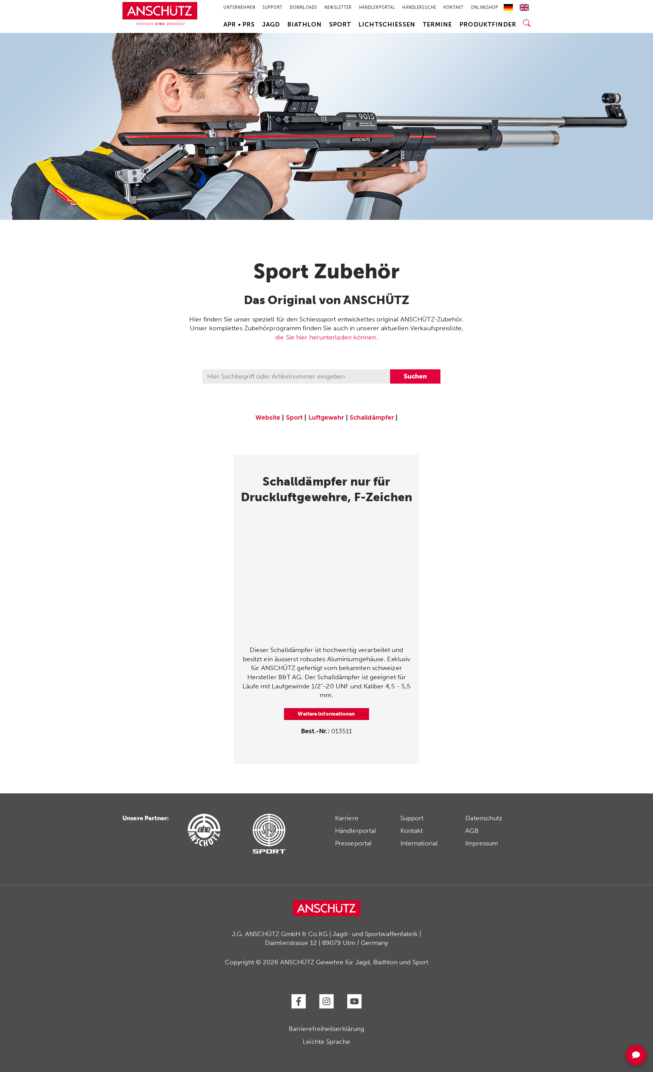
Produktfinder (487, 24)
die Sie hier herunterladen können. (326, 337)
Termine (437, 24)
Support (412, 818)
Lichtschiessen (386, 24)
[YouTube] (354, 1001)
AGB (471, 830)
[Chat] (636, 1055)
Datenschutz (483, 818)
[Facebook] (298, 1001)
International (419, 843)
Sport (340, 24)
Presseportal (353, 843)
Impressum (481, 843)
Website (268, 417)
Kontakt (411, 830)
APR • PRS (239, 24)
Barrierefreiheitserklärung (327, 1029)
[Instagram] (326, 1001)
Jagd (271, 24)
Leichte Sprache (326, 1041)
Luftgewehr (326, 417)
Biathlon (304, 24)
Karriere (346, 818)
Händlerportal (355, 830)
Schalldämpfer (372, 417)
